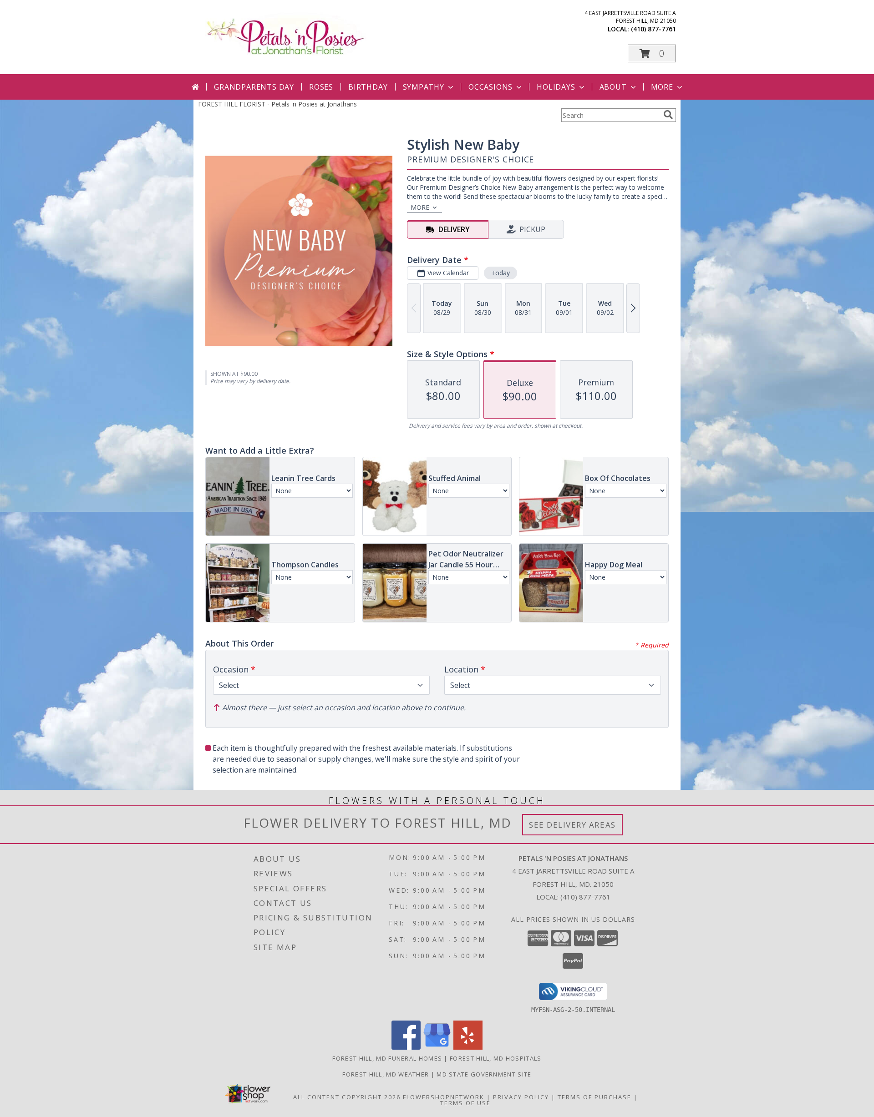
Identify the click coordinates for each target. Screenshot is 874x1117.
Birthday (367, 87)
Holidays (556, 87)
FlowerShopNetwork (443, 1097)
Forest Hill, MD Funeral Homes (387, 1058)
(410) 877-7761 (653, 29)
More (662, 87)
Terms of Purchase (594, 1097)
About (613, 87)
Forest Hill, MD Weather (385, 1074)
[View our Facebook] (406, 1047)
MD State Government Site (484, 1074)
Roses (321, 87)
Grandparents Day (254, 87)
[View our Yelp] (468, 1047)
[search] (668, 115)
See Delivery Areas (572, 824)
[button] (652, 53)
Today (500, 272)
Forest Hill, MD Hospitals (496, 1058)
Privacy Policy (521, 1097)
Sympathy (423, 87)
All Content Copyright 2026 (347, 1097)
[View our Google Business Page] (437, 1047)
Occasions (490, 87)
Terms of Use (465, 1103)
